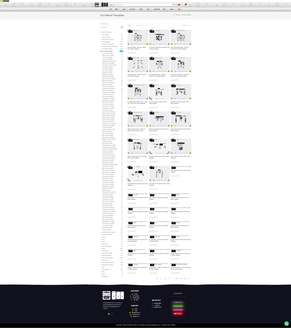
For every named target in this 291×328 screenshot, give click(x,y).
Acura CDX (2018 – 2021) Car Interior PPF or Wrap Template (137, 48)
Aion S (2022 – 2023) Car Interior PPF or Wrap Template (138, 198)
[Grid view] (129, 25)
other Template (105, 269)
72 (188, 25)
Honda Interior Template (108, 121)
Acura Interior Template (107, 53)
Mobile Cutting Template (107, 258)
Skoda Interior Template (107, 194)
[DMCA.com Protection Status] (4, 1)
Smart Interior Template (107, 196)
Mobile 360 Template (106, 255)
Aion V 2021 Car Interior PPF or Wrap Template (158, 212)
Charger (103, 237)
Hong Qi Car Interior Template (109, 123)
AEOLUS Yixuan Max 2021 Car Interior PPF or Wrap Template (137, 157)
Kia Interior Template (107, 141)
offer (103, 267)
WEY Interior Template (107, 217)
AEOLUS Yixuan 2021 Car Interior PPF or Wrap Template (181, 129)
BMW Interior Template (107, 80)
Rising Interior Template (107, 188)
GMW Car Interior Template (108, 115)
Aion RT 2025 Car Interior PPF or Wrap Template (180, 171)
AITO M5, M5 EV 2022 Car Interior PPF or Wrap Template (137, 240)
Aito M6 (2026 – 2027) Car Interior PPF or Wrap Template (159, 240)
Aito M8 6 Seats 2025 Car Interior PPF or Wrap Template (137, 268)
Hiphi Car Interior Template (108, 119)
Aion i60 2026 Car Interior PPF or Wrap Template (159, 157)
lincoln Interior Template (107, 153)
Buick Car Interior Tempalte (108, 82)
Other (164, 9)
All (190, 25)
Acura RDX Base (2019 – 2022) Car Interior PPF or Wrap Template (157, 75)
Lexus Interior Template (107, 151)
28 (177, 278)
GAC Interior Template (107, 110)
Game (148, 9)
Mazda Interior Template (107, 162)
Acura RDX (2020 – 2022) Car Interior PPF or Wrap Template (137, 75)
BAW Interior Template (107, 73)
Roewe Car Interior (106, 190)
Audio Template (105, 35)
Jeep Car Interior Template (108, 137)
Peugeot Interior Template (108, 182)
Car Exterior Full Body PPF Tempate (110, 46)
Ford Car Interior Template (108, 106)
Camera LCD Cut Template (108, 39)
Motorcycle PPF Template (107, 264)
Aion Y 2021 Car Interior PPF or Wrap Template (158, 226)
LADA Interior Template (107, 143)
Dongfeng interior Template (108, 98)
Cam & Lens (132, 9)
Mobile (116, 9)
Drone (103, 239)
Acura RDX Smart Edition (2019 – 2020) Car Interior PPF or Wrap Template (137, 102)
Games (103, 241)
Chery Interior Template (107, 90)
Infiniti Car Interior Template (108, 129)
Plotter (103, 271)
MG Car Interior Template (108, 166)
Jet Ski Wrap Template (106, 246)
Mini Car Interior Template (108, 170)
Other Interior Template (107, 180)
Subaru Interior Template (108, 197)
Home (110, 9)
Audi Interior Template (107, 67)
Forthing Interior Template (108, 108)
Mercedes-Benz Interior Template (109, 164)
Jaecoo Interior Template (107, 133)
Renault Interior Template (108, 186)
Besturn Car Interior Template (109, 78)
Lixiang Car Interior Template (108, 155)
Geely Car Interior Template (108, 112)
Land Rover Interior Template (109, 147)
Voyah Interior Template (107, 215)
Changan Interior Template (108, 88)
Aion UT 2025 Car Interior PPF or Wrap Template (137, 212)
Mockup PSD (104, 260)
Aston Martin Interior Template (109, 65)
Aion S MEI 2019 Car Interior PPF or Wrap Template (180, 198)
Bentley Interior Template (108, 76)
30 (185, 278)
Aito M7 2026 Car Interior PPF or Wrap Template (159, 254)
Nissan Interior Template (107, 176)
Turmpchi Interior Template (108, 209)
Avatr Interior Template (107, 69)
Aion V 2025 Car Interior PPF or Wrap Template (180, 212)
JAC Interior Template (107, 131)
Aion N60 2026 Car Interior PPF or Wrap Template (138, 184)
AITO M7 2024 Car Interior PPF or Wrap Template (138, 254)
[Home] (173, 14)
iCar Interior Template (107, 127)
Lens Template (105, 250)
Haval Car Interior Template (108, 117)
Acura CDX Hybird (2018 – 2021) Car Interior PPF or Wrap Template (180, 48)
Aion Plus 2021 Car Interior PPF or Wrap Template (159, 184)
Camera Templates (106, 41)
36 (186, 25)
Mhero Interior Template (107, 168)
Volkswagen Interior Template (109, 211)
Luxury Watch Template (107, 253)
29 (181, 278)
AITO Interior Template (107, 59)
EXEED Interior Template (107, 102)
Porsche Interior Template (108, 184)
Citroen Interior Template (108, 94)
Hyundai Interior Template (108, 125)
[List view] (132, 25)
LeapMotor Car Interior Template (109, 149)
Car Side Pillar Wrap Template (108, 232)
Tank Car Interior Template (108, 201)
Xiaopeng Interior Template (108, 221)
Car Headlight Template (107, 49)
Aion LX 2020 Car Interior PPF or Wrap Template (180, 157)
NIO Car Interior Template (108, 174)
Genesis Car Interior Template (109, 114)
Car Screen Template (106, 230)
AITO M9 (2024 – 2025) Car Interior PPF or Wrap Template (159, 268)
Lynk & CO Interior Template (108, 157)
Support (171, 9)
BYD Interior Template (107, 84)
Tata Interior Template (107, 203)
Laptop (123, 9)
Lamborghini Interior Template (109, 145)
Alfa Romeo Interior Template (109, 61)
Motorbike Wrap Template (108, 262)
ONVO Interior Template (107, 178)
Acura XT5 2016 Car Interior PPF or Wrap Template (158, 102)
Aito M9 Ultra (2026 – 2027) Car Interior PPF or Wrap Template (181, 268)
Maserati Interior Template (108, 158)
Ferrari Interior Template (107, 104)
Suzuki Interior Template (107, 199)
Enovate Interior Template (108, 100)
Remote (103, 274)
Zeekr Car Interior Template (108, 223)
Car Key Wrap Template (107, 227)
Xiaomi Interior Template (108, 219)
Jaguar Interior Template (107, 135)
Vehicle (140, 9)
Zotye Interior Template (107, 225)
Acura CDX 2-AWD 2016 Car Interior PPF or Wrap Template (159, 48)
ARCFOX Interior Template (108, 63)
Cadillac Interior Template (108, 86)
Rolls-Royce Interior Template (109, 192)
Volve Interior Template (107, 213)
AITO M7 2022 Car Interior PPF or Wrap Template (181, 240)
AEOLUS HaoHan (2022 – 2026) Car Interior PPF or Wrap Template (136, 129)
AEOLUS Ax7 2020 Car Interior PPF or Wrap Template (180, 102)
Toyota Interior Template (108, 207)
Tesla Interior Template (107, 205)
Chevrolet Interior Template (108, 92)
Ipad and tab (105, 244)
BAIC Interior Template (107, 71)
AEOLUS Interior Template (108, 55)
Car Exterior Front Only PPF (108, 44)
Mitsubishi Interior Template (108, 172)
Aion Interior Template (107, 57)
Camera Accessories (106, 37)
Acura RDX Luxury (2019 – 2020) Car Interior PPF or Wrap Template (180, 75)
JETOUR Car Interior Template (108, 139)
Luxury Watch (157, 9)
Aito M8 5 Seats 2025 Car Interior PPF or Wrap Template (180, 254)
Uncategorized (105, 276)
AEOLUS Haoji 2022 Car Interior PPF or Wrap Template (159, 129)
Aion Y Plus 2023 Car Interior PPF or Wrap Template (180, 226)
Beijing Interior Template (107, 74)
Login (179, 9)
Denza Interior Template (107, 96)
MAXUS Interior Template (108, 160)
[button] (286, 323)
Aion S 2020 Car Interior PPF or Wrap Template (158, 198)
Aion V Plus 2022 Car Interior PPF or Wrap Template (137, 226)
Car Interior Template (186, 14)
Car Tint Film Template (107, 234)
